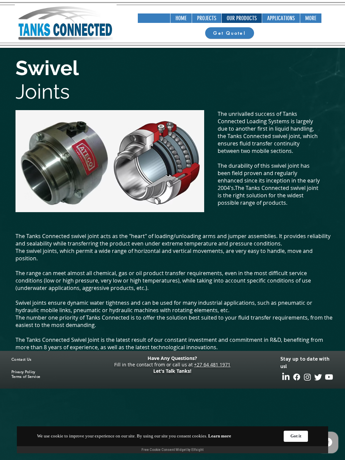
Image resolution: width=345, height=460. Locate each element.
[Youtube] (329, 377)
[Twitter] (318, 377)
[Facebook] (296, 377)
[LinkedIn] (285, 377)
